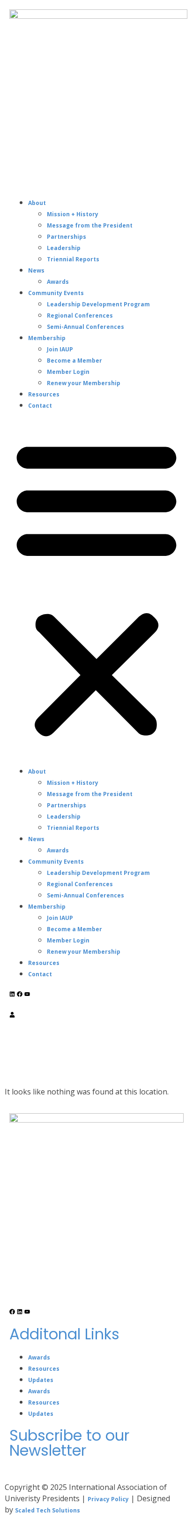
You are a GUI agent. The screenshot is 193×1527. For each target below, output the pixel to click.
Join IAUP (60, 349)
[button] (96, 587)
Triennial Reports (73, 259)
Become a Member (74, 361)
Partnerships (66, 237)
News (36, 270)
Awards (58, 282)
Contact (40, 406)
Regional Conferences (80, 315)
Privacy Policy (108, 1499)
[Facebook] (19, 994)
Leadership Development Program (98, 304)
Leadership (64, 248)
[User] (12, 1015)
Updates (40, 1380)
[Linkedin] (12, 994)
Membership (47, 338)
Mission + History (72, 214)
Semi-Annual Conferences (85, 327)
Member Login (68, 372)
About (37, 203)
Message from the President (90, 225)
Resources (43, 394)
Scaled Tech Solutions (47, 1510)
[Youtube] (27, 994)
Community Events (56, 293)
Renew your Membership (83, 383)
